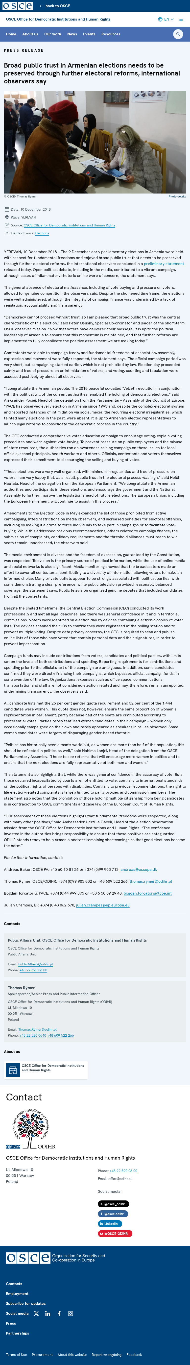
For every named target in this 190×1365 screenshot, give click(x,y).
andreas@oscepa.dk (138, 869)
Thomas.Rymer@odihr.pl (37, 1029)
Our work (52, 34)
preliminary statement (164, 263)
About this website (72, 1354)
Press (11, 1323)
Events (89, 34)
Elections (42, 233)
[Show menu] (181, 19)
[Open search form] (178, 34)
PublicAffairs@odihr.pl (35, 964)
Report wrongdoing (106, 1354)
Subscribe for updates (26, 1303)
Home (11, 34)
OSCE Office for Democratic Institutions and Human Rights (58, 19)
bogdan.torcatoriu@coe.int (148, 893)
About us (30, 34)
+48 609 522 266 (60, 1035)
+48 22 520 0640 (33, 1035)
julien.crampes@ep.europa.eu (103, 905)
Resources (110, 34)
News (72, 34)
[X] (36, 1313)
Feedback (134, 1354)
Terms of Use (16, 1354)
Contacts (14, 1283)
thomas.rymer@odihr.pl (151, 881)
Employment (17, 1293)
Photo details (177, 196)
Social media (17, 1313)
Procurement (42, 1354)
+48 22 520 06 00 (33, 970)
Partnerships (17, 1333)
